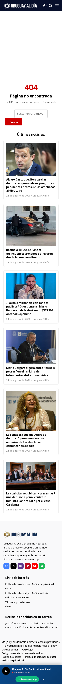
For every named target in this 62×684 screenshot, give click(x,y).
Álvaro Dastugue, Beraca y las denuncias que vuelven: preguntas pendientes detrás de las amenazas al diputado (30, 184)
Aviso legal (27, 649)
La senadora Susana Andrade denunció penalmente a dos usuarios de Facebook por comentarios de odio (26, 440)
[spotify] (42, 566)
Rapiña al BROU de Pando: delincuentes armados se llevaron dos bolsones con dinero (29, 253)
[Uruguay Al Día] (20, 6)
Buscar (13, 122)
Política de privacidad (43, 584)
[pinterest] (28, 566)
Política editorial (40, 593)
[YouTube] (35, 566)
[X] (14, 566)
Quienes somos (10, 649)
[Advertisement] (31, 44)
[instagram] (21, 566)
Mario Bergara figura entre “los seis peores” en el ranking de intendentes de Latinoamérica (30, 371)
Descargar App (29, 679)
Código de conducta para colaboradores (23, 653)
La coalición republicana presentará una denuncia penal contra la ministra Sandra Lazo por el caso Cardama (30, 498)
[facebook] (6, 566)
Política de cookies (11, 656)
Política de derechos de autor (40, 656)
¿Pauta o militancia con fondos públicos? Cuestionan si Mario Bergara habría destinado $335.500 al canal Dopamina (29, 308)
